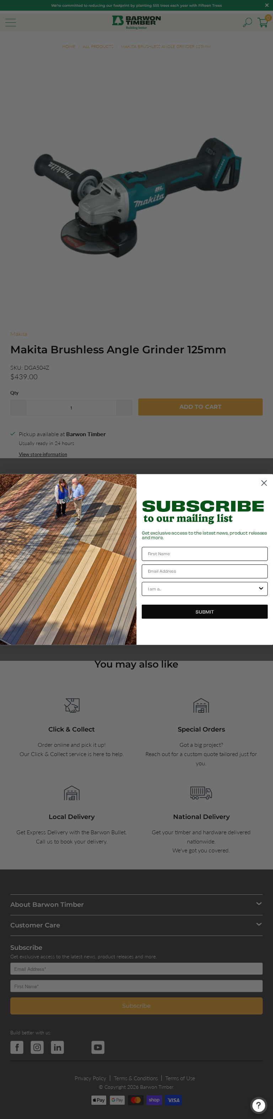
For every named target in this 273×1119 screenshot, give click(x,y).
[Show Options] (261, 588)
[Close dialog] (264, 483)
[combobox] (203, 588)
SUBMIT (205, 612)
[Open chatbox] (258, 1105)
